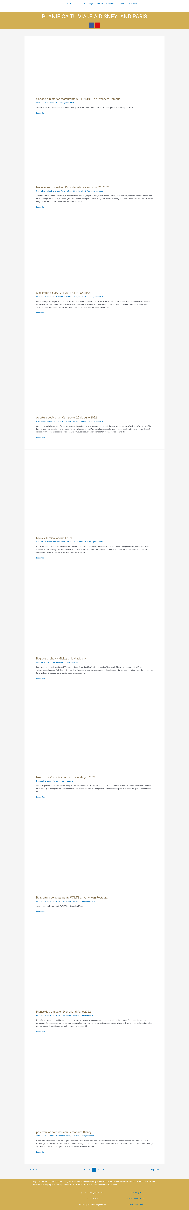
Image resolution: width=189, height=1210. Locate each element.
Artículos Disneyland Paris (47, 102)
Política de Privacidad (135, 1198)
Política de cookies (136, 1204)
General (39, 191)
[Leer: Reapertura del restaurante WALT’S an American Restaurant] (92, 856)
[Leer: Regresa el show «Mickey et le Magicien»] (92, 616)
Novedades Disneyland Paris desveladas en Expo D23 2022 (73, 187)
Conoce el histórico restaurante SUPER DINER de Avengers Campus (78, 99)
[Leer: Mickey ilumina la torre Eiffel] (92, 496)
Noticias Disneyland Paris (76, 191)
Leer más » (40, 113)
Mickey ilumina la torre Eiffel (54, 538)
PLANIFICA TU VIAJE (84, 3)
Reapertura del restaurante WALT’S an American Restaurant (73, 897)
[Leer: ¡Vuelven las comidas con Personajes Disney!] (92, 1090)
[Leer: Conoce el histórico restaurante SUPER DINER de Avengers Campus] (80, 70)
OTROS (122, 3)
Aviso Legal (136, 1192)
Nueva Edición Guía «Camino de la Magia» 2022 (66, 777)
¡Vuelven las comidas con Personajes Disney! (64, 1132)
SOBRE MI (133, 3)
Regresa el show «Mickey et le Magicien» (61, 658)
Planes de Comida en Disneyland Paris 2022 (63, 1011)
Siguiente (156, 1169)
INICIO (69, 3)
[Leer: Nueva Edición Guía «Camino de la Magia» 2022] (72, 736)
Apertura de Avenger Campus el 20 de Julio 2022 (66, 417)
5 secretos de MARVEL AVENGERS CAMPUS (63, 292)
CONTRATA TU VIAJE (105, 3)
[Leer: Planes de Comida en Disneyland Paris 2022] (92, 970)
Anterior (32, 1169)
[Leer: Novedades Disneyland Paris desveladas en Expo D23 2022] (80, 158)
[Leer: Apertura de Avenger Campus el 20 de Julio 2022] (92, 373)
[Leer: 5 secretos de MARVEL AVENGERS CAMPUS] (74, 258)
